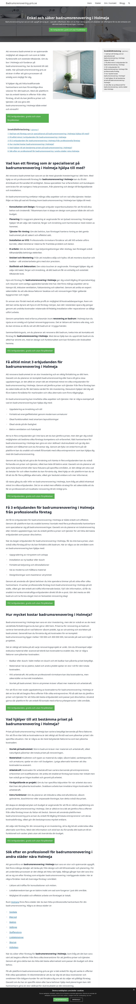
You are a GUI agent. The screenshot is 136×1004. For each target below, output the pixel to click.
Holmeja (15, 902)
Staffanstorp (15, 932)
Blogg (122, 3)
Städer (98, 3)
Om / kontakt (110, 3)
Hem (89, 3)
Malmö (12, 922)
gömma (34, 129)
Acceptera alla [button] (61, 999)
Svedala (13, 912)
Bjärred (13, 917)
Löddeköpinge (16, 937)
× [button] (134, 990)
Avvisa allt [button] (76, 999)
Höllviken (13, 947)
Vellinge (13, 927)
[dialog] (68, 996)
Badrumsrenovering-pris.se (21, 3)
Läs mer (89, 995)
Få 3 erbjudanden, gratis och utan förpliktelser (68, 30)
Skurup (12, 942)
